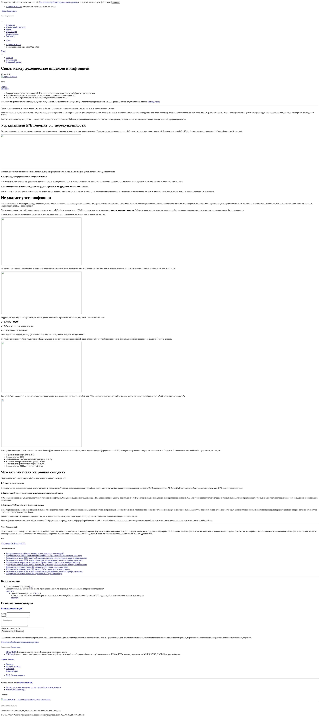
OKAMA (10, 654)
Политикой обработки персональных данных (58, 2)
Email (3, 616)
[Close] (2, 21)
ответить (10, 591)
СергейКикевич (4, 87)
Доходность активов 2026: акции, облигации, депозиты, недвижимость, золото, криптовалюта (46, 558)
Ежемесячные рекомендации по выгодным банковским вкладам (33, 687)
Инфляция (5, 543)
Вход (8, 40)
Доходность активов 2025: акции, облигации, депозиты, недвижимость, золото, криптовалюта (46, 565)
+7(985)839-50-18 (13, 7)
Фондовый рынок (13, 62)
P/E (12, 543)
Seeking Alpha (154, 102)
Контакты (10, 36)
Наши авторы (12, 671)
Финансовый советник (16, 27)
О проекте (10, 25)
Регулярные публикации (24, 682)
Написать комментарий (11, 608)
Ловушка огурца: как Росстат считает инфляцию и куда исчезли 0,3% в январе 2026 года (44, 556)
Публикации (11, 32)
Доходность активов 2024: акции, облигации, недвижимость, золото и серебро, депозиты (44, 560)
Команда (9, 664)
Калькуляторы (12, 34)
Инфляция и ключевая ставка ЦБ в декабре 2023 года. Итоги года (34, 574)
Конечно (115, 2)
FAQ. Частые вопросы (15, 675)
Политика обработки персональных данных (20, 642)
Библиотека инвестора (15, 689)
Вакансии (10, 669)
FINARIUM (11, 652)
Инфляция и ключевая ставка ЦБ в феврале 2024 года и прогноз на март (37, 567)
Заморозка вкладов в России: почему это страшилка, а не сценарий (34, 553)
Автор (3, 614)
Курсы (9, 29)
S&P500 (21, 543)
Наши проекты (15, 647)
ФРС (16, 543)
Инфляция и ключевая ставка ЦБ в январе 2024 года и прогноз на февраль (38, 569)
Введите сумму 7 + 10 (10, 628)
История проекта (13, 666)
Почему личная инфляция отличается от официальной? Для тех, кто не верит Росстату (43, 562)
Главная (9, 58)
